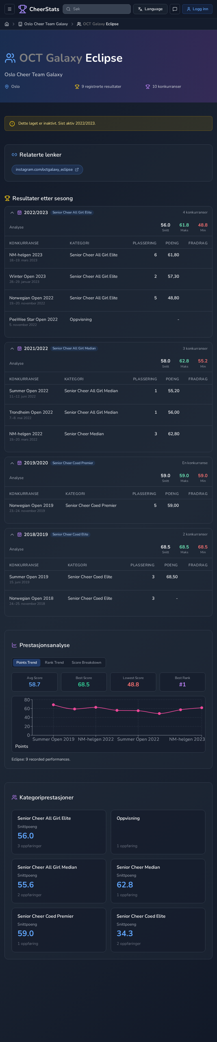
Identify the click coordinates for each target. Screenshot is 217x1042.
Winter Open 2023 (27, 276)
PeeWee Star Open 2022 (33, 319)
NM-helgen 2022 (25, 434)
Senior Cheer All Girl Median (91, 391)
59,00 (173, 505)
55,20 (173, 391)
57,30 (173, 276)
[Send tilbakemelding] (175, 9)
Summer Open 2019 (28, 577)
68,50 (172, 577)
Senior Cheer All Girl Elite (94, 255)
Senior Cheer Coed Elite (90, 577)
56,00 (173, 412)
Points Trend (26, 662)
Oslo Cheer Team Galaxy (46, 24)
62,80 (173, 434)
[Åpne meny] (10, 9)
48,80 (173, 298)
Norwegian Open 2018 (31, 598)
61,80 (173, 255)
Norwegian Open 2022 (31, 298)
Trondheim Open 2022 (31, 412)
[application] (108, 724)
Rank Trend (54, 662)
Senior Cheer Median (84, 434)
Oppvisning (81, 319)
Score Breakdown (86, 662)
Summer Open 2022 (28, 390)
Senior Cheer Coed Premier (91, 505)
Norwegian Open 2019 (31, 505)
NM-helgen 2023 (25, 255)
